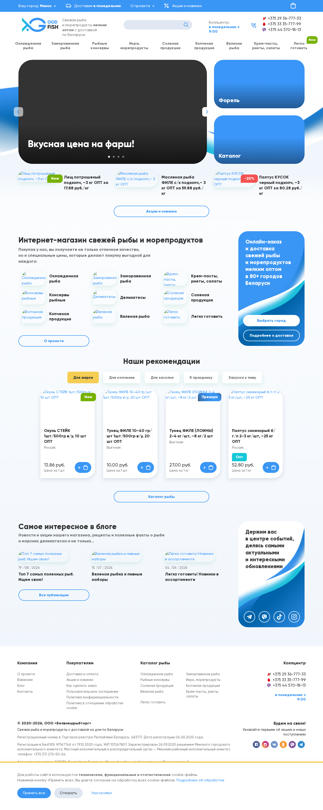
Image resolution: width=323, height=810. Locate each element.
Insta (294, 617)
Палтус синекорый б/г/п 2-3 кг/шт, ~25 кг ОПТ (253, 436)
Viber (264, 617)
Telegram (249, 617)
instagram (265, 744)
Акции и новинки (187, 6)
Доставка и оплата (82, 674)
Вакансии (25, 680)
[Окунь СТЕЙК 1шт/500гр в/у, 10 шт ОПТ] (67, 405)
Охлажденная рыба (28, 45)
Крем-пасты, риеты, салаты (266, 45)
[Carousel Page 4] (123, 157)
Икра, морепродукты (134, 45)
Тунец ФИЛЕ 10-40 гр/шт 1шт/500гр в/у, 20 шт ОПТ (129, 436)
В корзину (83, 467)
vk (274, 744)
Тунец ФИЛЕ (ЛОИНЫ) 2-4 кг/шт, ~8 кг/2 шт (191, 433)
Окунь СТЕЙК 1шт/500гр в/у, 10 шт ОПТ (65, 436)
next (207, 112)
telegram (301, 744)
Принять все (34, 793)
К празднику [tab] (201, 377)
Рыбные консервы (100, 45)
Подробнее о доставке (271, 335)
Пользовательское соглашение (92, 692)
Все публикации (54, 595)
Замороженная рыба (65, 45)
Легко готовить (298, 45)
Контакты (25, 692)
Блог (21, 686)
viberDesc (292, 744)
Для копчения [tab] (122, 377)
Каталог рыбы (161, 496)
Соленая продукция (170, 45)
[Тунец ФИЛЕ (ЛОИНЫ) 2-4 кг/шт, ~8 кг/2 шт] (193, 405)
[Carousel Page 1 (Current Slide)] (109, 157)
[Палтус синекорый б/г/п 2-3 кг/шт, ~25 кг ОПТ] (255, 405)
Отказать (68, 793)
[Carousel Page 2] (114, 157)
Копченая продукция (204, 45)
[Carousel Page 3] (118, 157)
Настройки (102, 793)
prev (18, 112)
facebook (256, 744)
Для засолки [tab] (162, 377)
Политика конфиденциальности (92, 697)
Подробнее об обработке (200, 780)
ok (283, 744)
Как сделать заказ (81, 686)
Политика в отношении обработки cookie (94, 705)
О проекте (140, 6)
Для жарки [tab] (83, 377)
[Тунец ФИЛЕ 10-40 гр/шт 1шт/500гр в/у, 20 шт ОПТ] (130, 405)
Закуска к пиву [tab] (242, 377)
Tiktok (279, 617)
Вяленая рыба (234, 45)
